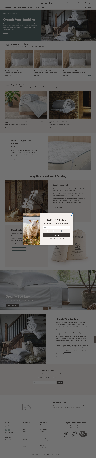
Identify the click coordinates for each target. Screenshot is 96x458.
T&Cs (63, 238)
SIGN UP (56, 235)
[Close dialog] (72, 214)
